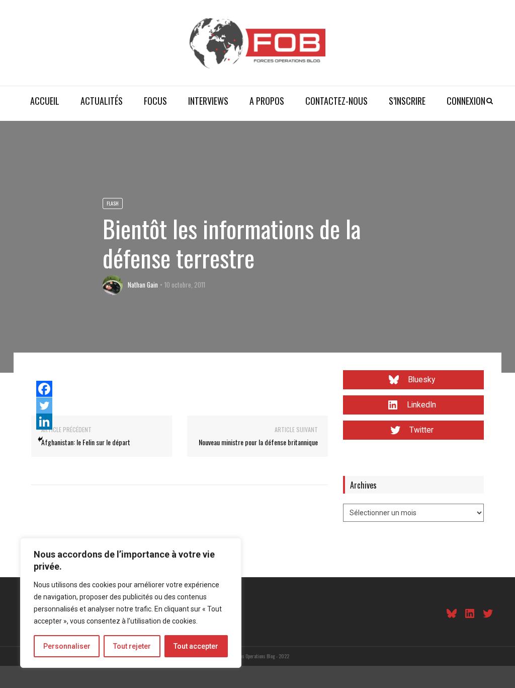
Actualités (101, 100)
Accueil (44, 100)
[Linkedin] (44, 422)
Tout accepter (196, 646)
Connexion (466, 100)
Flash (113, 203)
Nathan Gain (143, 285)
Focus (155, 100)
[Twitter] (44, 405)
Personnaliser (67, 646)
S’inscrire (407, 100)
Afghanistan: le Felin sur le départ (85, 442)
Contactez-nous (336, 100)
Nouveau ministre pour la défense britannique (258, 442)
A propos (266, 100)
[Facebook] (44, 389)
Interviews (208, 100)
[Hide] (40, 439)
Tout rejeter (132, 646)
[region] (130, 603)
